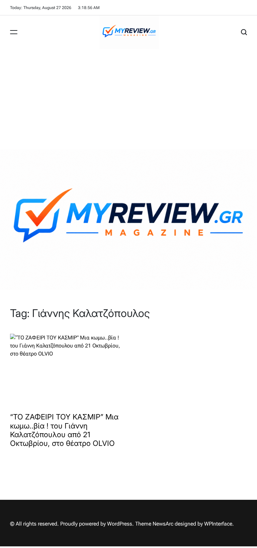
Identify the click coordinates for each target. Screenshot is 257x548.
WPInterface (218, 524)
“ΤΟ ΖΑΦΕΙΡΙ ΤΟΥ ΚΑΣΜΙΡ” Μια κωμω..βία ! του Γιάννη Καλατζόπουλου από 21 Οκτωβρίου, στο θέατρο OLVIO (64, 430)
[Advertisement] (128, 99)
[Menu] (13, 32)
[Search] (244, 32)
